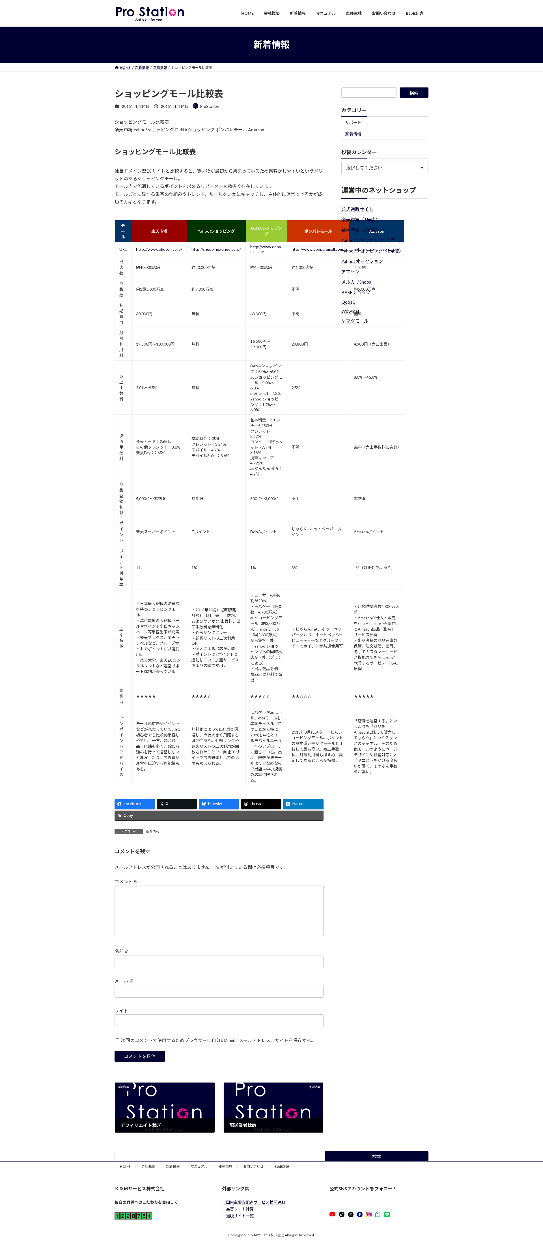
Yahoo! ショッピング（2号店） (372, 250)
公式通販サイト (357, 208)
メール (124, 980)
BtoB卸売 (282, 1166)
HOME (125, 1166)
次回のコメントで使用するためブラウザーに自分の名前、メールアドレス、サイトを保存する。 (218, 1040)
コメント (126, 881)
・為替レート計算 (238, 1209)
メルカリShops (356, 281)
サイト (121, 1010)
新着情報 (152, 831)
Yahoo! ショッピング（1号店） (372, 240)
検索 (414, 92)
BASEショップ (355, 292)
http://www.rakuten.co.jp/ (159, 249)
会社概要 (148, 1166)
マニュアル (199, 1166)
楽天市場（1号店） (360, 219)
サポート (353, 122)
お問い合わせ (253, 1166)
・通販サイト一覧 (238, 1215)
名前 (122, 951)
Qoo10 (348, 302)
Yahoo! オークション (362, 260)
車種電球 (225, 1166)
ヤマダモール (355, 320)
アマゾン (350, 271)
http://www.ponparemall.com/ (318, 249)
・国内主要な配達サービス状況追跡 (253, 1202)
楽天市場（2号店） (360, 229)
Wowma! (350, 310)
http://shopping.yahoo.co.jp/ (216, 249)
